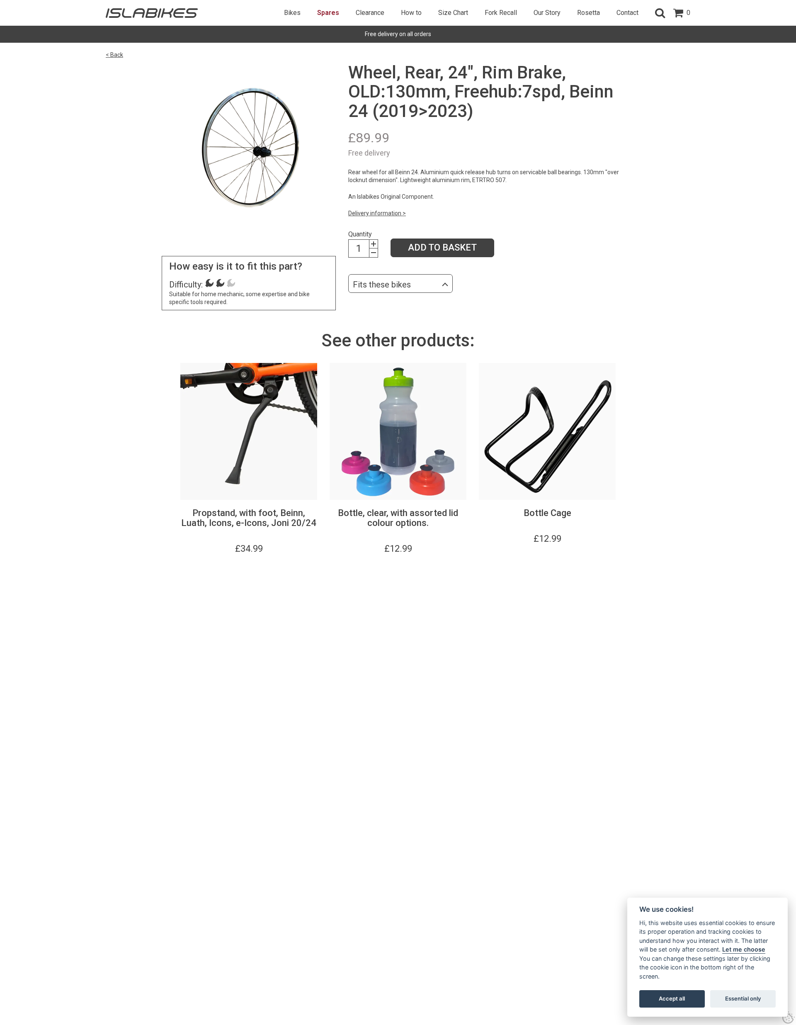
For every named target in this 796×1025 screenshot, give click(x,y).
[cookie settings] (788, 1017)
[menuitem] (292, 12)
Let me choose (743, 949)
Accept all (672, 998)
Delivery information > (377, 213)
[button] (660, 12)
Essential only (743, 998)
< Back (114, 54)
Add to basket (442, 247)
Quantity (360, 234)
